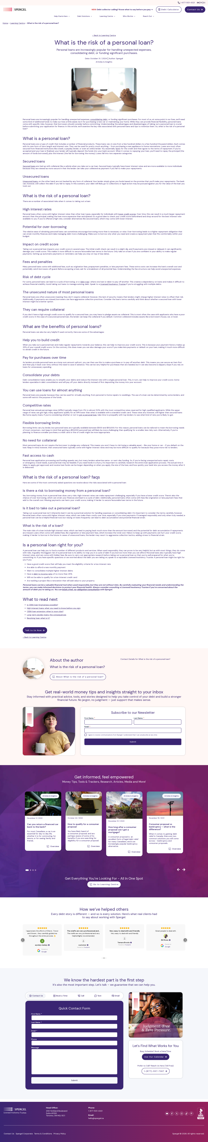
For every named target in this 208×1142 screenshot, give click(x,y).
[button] (68, 16)
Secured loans (29, 166)
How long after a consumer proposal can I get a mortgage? (122, 830)
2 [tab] (30, 870)
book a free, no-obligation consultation (81, 589)
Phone (34, 1042)
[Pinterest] (191, 1114)
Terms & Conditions (43, 1134)
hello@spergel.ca (96, 1119)
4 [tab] (35, 870)
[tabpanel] (43, 821)
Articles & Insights (104, 62)
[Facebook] (172, 1114)
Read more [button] (166, 943)
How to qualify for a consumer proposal (83, 825)
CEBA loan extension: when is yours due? (45, 611)
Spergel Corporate (24, 1134)
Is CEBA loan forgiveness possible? (42, 605)
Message (35, 1050)
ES (204, 3)
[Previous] (178, 869)
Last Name (139, 718)
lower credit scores (127, 214)
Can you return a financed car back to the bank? (42, 825)
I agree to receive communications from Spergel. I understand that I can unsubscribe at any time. (123, 735)
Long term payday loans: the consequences (46, 615)
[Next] (183, 869)
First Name (89, 718)
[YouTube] (167, 1114)
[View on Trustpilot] (42, 941)
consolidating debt (98, 119)
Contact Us (9, 1134)
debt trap (84, 281)
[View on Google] (124, 936)
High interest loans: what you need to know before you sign (53, 608)
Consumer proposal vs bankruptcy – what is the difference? (162, 827)
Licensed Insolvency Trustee (113, 284)
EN (198, 3)
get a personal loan (88, 415)
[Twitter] (177, 1114)
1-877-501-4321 (95, 1111)
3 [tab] (33, 870)
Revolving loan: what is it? (38, 618)
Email (87, 726)
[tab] (36, 998)
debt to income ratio (42, 574)
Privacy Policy (60, 1134)
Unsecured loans (30, 181)
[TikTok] (186, 1114)
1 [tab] (27, 870)
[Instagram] (182, 1114)
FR (201, 3)
